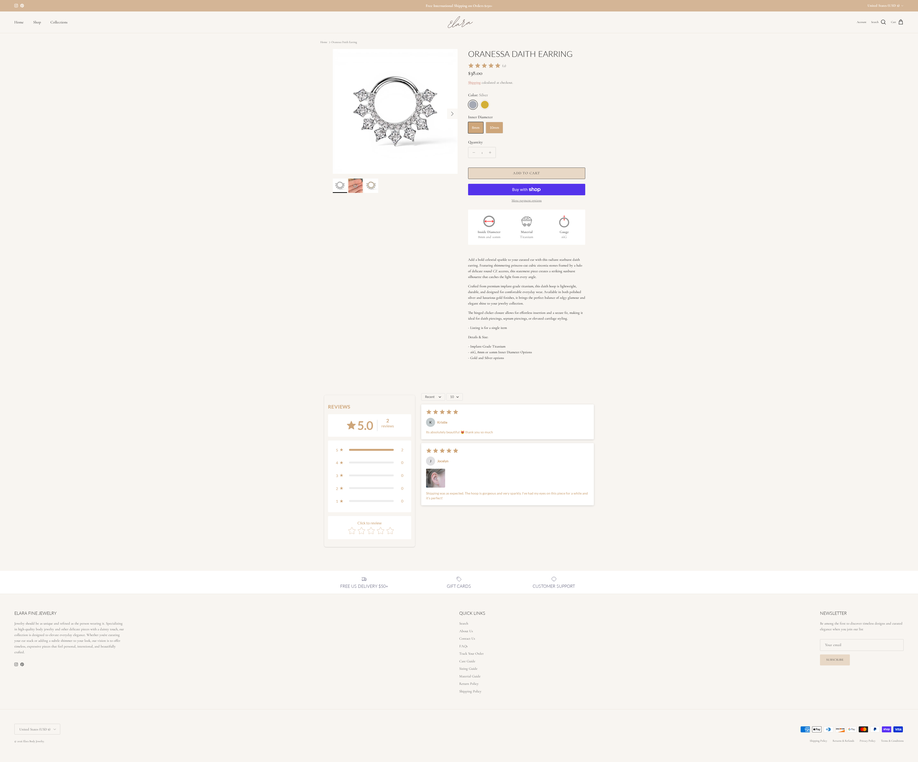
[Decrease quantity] (472, 152)
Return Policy (469, 683)
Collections (58, 22)
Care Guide (467, 661)
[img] (484, 66)
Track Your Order (471, 653)
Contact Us (467, 638)
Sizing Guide (468, 668)
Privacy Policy (867, 740)
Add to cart (526, 173)
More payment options (527, 200)
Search (463, 623)
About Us (466, 631)
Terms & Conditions (892, 740)
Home (19, 22)
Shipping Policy (470, 691)
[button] (369, 449)
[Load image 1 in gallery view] (395, 111)
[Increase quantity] (491, 152)
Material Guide (470, 676)
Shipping (474, 82)
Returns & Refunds (843, 740)
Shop (37, 22)
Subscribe (835, 660)
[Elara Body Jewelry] (459, 22)
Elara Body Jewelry (33, 741)
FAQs (463, 646)
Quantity (475, 142)
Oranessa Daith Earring (344, 42)
